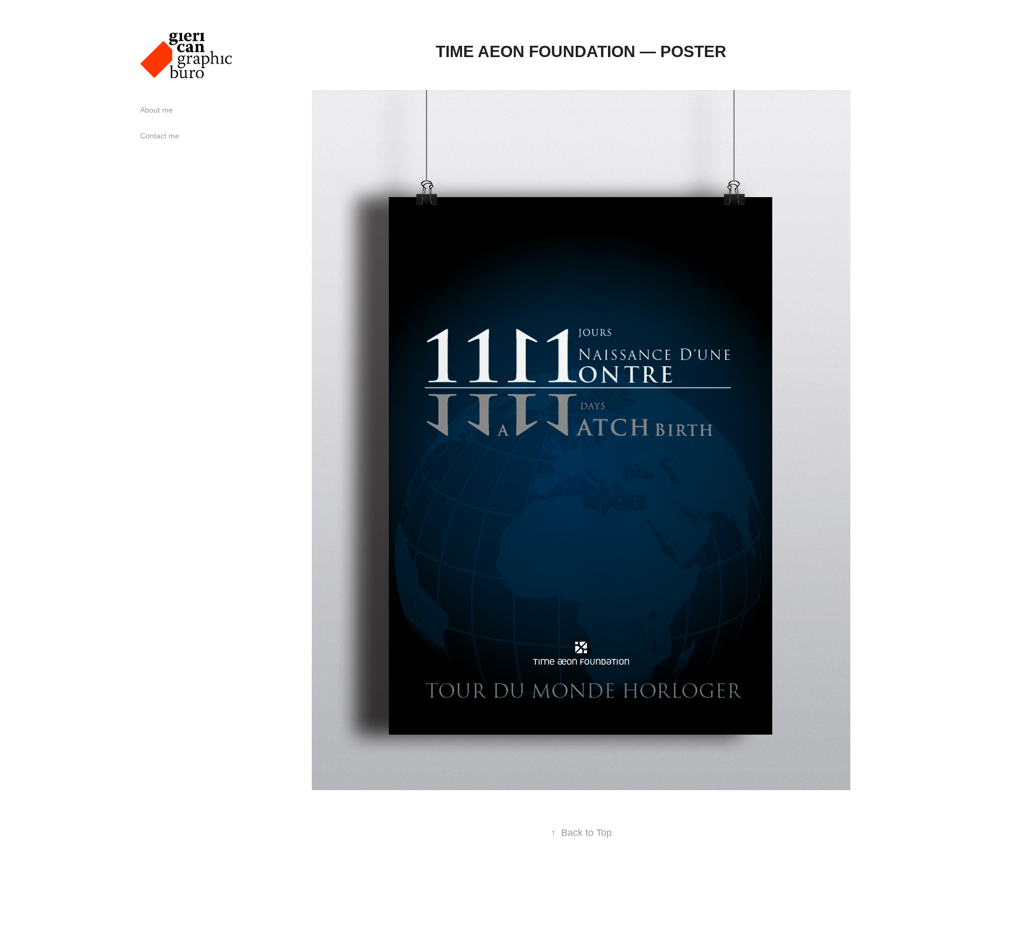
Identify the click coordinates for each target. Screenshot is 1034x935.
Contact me (159, 135)
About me (156, 110)
